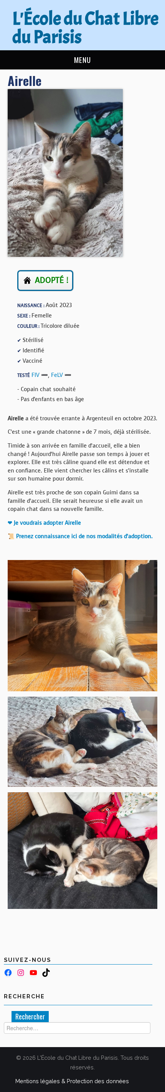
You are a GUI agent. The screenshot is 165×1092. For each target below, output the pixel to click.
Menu (82, 59)
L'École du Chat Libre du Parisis (85, 28)
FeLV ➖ (61, 375)
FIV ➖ (39, 375)
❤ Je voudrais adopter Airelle (44, 523)
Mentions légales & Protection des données (72, 1081)
